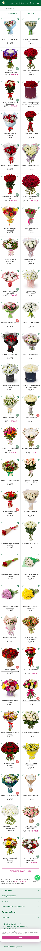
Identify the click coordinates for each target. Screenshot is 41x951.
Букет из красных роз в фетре (10, 575)
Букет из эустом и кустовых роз (31, 638)
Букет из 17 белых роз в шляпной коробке (31, 386)
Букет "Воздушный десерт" (30, 260)
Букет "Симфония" (10, 417)
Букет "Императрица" (30, 732)
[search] (27, 2)
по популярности (10, 13)
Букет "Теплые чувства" (10, 480)
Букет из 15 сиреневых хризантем (10, 607)
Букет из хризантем (30, 795)
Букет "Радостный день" (10, 512)
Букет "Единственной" (31, 165)
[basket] (34, 2)
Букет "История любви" (10, 165)
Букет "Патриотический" (10, 71)
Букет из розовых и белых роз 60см (30, 481)
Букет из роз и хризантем (10, 260)
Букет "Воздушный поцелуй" (10, 292)
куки (18, 932)
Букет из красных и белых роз (10, 103)
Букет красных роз (31, 134)
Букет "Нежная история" (31, 827)
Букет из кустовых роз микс (10, 449)
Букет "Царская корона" (10, 764)
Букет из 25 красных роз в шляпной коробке (31, 103)
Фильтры (30, 13)
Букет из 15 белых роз (30, 543)
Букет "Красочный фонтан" (10, 859)
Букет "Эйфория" (30, 512)
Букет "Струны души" (10, 39)
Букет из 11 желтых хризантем (30, 607)
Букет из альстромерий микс (10, 733)
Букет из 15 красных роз (10, 197)
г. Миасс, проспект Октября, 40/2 (16, 927)
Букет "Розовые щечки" (10, 322)
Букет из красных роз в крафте (10, 544)
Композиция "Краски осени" (10, 701)
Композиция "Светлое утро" (10, 386)
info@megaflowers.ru (11, 928)
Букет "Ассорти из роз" (31, 701)
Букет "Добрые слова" (30, 449)
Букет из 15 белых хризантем (31, 575)
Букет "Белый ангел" (31, 323)
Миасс (21, 2)
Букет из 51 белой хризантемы (10, 827)
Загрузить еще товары (20, 871)
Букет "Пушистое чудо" (10, 795)
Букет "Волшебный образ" (30, 229)
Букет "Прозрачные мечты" (30, 40)
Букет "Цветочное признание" (31, 859)
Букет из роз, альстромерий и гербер (10, 670)
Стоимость (10, 8)
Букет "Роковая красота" (10, 134)
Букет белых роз (30, 417)
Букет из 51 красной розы (31, 197)
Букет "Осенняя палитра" (10, 229)
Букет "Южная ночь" (10, 354)
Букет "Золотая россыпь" (31, 764)
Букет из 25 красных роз (31, 71)
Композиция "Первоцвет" (31, 292)
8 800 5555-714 (12, 923)
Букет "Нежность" (10, 637)
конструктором (20, 881)
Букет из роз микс (31, 669)
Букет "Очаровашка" (31, 354)
